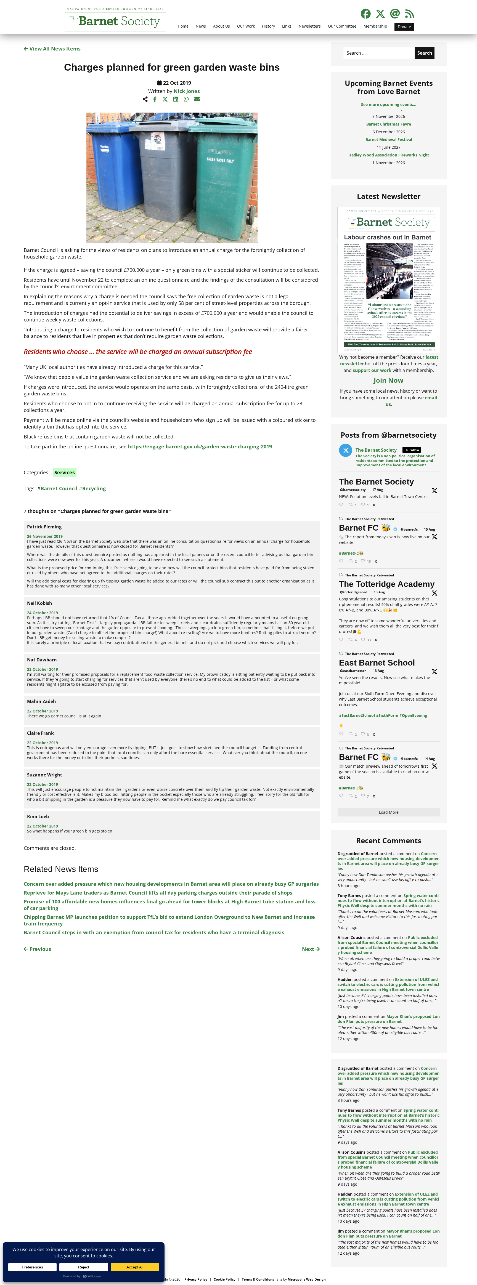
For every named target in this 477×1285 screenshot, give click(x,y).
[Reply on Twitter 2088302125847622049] (342, 796)
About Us (221, 26)
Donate (404, 26)
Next (309, 949)
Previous (39, 949)
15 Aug (429, 529)
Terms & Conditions (258, 1279)
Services (64, 472)
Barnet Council (59, 488)
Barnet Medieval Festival (388, 128)
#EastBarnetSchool (357, 715)
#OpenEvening (413, 715)
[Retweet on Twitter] (341, 519)
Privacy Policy (195, 1279)
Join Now (389, 380)
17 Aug (377, 489)
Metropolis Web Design (307, 1279)
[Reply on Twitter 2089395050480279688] (342, 505)
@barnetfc (409, 529)
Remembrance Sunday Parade (388, 159)
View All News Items (54, 48)
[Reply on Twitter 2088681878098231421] (342, 561)
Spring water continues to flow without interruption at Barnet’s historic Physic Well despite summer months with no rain (388, 900)
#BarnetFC (349, 553)
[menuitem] (183, 29)
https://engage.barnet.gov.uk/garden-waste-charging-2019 (200, 446)
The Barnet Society (376, 481)
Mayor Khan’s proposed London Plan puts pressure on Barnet (389, 1019)
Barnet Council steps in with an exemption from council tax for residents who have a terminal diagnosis (154, 932)
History (268, 26)
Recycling (94, 488)
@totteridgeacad (353, 592)
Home (183, 26)
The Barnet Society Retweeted (369, 519)
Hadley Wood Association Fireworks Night (388, 144)
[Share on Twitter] (165, 99)
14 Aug (429, 758)
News (201, 26)
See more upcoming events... (388, 104)
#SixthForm (387, 715)
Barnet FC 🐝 (365, 527)
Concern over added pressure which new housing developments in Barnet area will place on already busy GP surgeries (171, 883)
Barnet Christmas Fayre (388, 113)
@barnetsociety (353, 489)
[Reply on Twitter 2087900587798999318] (342, 640)
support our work (372, 370)
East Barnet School (377, 662)
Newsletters (310, 26)
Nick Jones (187, 91)
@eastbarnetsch (353, 670)
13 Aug (379, 592)
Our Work (246, 26)
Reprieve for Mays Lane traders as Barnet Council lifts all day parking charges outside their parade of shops (158, 892)
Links (287, 26)
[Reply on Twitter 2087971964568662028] (342, 734)
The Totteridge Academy (387, 584)
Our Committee (342, 26)
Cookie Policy (224, 1279)
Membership (375, 26)
